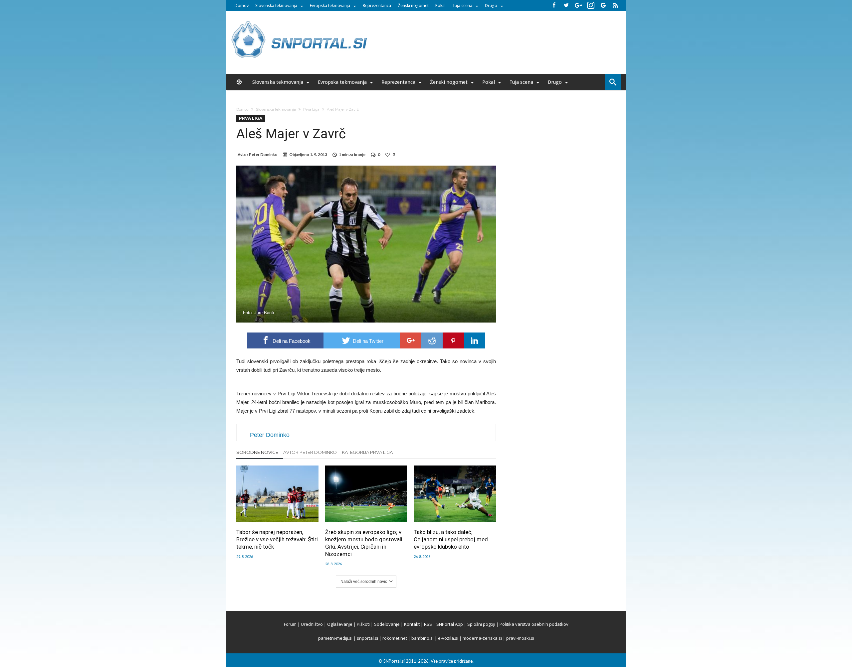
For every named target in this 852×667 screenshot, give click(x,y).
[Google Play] (603, 5)
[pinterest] (453, 340)
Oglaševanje (339, 624)
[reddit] (432, 340)
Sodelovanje (387, 624)
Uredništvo (312, 624)
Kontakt (412, 624)
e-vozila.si (448, 638)
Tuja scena (462, 5)
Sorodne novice (257, 452)
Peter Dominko (263, 154)
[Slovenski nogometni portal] (300, 21)
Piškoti (363, 624)
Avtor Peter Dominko (310, 452)
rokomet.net (394, 638)
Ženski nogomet (413, 5)
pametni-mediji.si (335, 638)
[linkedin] (474, 340)
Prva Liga (311, 109)
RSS (428, 624)
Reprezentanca (377, 5)
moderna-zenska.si (482, 638)
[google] (410, 340)
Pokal (440, 5)
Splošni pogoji (481, 624)
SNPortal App (449, 624)
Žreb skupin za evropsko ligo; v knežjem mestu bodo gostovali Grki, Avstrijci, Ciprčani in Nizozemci (363, 543)
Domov (242, 5)
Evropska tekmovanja (330, 5)
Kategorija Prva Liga (367, 452)
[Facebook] (553, 5)
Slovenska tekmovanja (276, 5)
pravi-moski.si (520, 638)
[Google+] (578, 5)
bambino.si (422, 638)
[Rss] (615, 5)
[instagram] (590, 5)
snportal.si (367, 638)
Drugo (491, 5)
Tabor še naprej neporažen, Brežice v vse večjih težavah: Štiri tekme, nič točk (277, 539)
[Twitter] (566, 5)
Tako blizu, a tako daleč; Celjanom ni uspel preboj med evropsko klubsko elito (451, 539)
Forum (290, 624)
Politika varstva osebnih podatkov (534, 624)
